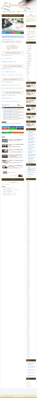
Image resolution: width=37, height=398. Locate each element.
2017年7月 (28, 349)
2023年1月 (28, 238)
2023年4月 (28, 233)
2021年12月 (28, 260)
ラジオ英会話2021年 (12, 36)
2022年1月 (28, 258)
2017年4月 (28, 354)
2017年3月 (28, 356)
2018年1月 (28, 339)
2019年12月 (28, 300)
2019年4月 (28, 314)
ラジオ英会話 (3, 123)
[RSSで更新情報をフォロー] (18, 132)
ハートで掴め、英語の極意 (11, 123)
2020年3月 (28, 295)
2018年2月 (28, 337)
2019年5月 (28, 312)
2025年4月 (28, 208)
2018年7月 (28, 329)
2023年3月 (28, 235)
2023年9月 (28, 225)
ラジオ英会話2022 (29, 53)
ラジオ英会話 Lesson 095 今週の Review (7, 191)
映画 (27, 70)
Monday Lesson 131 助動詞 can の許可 (11, 45)
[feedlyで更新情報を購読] (7, 132)
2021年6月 (28, 270)
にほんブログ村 (4, 105)
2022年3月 (28, 255)
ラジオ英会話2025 (29, 46)
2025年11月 (28, 196)
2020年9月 (28, 285)
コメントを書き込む (13, 182)
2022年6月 (28, 250)
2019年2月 (28, 317)
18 (28, 20)
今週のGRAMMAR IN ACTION (18, 123)
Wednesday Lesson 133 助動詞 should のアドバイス (13, 47)
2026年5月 (28, 186)
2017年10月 (28, 344)
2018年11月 (28, 322)
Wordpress (28, 78)
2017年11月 (28, 342)
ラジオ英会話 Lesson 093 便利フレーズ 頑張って (8, 194)
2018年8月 (28, 327)
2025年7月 (28, 203)
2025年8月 (28, 201)
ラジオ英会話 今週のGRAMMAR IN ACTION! (9, 108)
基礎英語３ (28, 68)
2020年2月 (28, 297)
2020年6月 (28, 290)
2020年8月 (28, 287)
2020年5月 (28, 292)
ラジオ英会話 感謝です (31, 372)
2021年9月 (28, 265)
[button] (35, 176)
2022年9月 (28, 245)
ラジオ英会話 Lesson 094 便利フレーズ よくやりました (31, 37)
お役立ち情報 (28, 80)
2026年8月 (28, 181)
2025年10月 (28, 198)
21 (32, 20)
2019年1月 (28, 319)
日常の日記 (28, 73)
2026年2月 (28, 191)
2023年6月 (28, 230)
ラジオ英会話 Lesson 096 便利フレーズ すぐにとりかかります (10, 189)
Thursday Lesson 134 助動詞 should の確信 (12, 48)
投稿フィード (28, 382)
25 (28, 21)
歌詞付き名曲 (28, 63)
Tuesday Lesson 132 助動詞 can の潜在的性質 (12, 46)
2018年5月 (28, 332)
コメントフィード (29, 384)
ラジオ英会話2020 (29, 56)
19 (29, 20)
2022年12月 (28, 240)
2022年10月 (28, 243)
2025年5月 (28, 206)
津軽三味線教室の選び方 (31, 174)
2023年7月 (28, 228)
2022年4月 (28, 253)
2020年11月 (28, 282)
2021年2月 (28, 277)
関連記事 (9, 49)
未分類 (28, 75)
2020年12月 (28, 280)
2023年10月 (28, 223)
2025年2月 (28, 211)
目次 (11, 44)
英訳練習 (7, 123)
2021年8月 (28, 267)
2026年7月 (28, 183)
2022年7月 (28, 248)
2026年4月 (28, 188)
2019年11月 (28, 302)
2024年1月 (28, 218)
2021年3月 (28, 275)
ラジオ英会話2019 (29, 58)
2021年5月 (28, 272)
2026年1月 (28, 193)
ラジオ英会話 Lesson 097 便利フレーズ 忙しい (31, 29)
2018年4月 (28, 334)
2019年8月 (28, 307)
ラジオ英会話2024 (29, 48)
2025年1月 (28, 213)
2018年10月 (28, 324)
